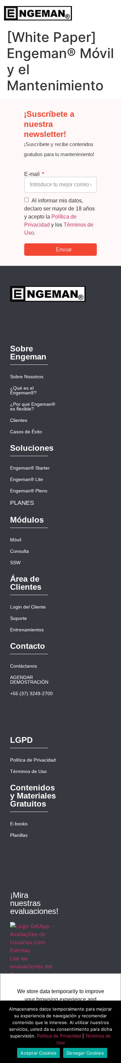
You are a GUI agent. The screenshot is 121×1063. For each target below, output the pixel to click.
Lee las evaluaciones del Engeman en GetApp (31, 970)
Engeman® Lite (26, 479)
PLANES (22, 502)
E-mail (32, 174)
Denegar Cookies (85, 1053)
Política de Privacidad (33, 760)
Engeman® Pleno (28, 490)
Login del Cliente (28, 607)
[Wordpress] (102, 301)
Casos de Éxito (26, 431)
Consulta (19, 551)
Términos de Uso (28, 771)
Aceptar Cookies (38, 1053)
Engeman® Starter (30, 468)
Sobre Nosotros (26, 376)
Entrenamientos (27, 629)
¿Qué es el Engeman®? (23, 390)
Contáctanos (23, 666)
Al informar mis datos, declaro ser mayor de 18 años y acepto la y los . (59, 217)
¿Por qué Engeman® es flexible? (32, 406)
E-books (19, 823)
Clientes (18, 420)
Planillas (19, 835)
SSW (15, 562)
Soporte (18, 618)
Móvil (15, 539)
